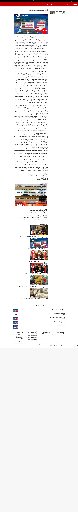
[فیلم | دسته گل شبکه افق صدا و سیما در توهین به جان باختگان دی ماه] (35, 340)
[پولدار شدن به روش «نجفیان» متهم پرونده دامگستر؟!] (15, 324)
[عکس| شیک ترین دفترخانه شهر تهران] (15, 328)
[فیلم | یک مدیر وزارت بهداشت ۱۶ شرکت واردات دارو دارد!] (29, 338)
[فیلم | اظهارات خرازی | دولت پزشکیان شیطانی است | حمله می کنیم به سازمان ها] (32, 340)
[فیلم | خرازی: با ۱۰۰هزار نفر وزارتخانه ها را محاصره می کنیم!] (29, 340)
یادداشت (32, 4)
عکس (25, 4)
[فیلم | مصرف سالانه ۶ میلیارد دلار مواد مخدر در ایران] (35, 336)
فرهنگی (48, 4)
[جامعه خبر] (74, 4)
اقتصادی (56, 4)
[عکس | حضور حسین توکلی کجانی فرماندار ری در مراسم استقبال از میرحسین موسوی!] (32, 336)
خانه (71, 4)
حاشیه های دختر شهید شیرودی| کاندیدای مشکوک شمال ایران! (58, 309)
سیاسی (52, 4)
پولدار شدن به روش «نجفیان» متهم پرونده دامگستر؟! (59, 321)
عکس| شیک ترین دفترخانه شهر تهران (60, 325)
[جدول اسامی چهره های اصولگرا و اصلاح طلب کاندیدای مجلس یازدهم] (15, 320)
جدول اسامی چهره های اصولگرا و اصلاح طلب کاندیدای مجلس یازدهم (57, 317)
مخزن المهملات (37, 4)
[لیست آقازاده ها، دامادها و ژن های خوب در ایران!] (52, 13)
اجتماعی (60, 4)
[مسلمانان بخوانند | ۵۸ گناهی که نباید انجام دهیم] (15, 315)
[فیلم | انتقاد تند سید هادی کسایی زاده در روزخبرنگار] (32, 338)
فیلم (28, 4)
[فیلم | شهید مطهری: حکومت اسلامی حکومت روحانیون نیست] (35, 338)
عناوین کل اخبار (66, 4)
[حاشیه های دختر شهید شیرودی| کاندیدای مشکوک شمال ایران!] (15, 311)
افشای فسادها (43, 4)
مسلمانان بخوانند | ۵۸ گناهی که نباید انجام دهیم (59, 313)
